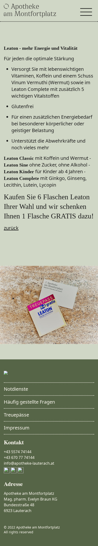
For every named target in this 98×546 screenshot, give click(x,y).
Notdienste (16, 389)
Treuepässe (16, 415)
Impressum (16, 427)
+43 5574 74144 (17, 451)
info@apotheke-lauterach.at (29, 463)
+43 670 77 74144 (19, 457)
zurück (11, 228)
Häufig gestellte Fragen (29, 402)
